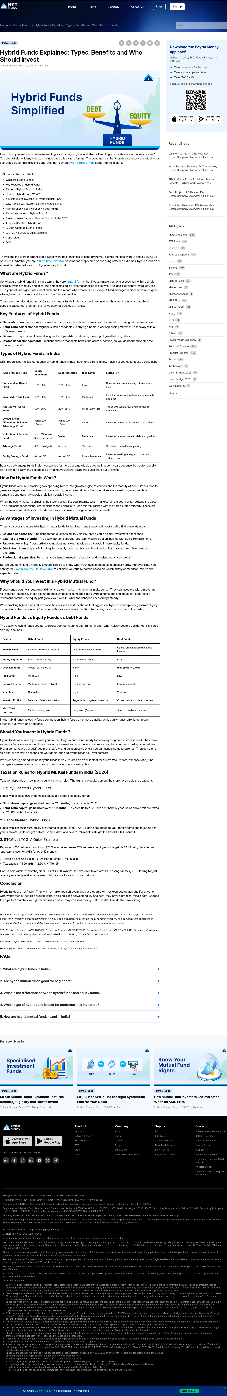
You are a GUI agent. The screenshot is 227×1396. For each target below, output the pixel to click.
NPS (77, 1154)
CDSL (38, 1233)
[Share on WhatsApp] (143, 43)
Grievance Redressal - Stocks (211, 1131)
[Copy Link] (157, 43)
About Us (120, 1131)
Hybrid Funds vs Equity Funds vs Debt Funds (32, 208)
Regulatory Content (165, 1154)
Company (113, 6)
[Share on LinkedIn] (136, 43)
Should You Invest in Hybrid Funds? (26, 213)
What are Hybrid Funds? (20, 179)
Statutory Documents (206, 1154)
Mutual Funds (21, 25)
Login (159, 6)
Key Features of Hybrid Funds (23, 184)
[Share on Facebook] (121, 43)
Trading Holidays (164, 1140)
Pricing (92, 6)
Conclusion (12, 237)
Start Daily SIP (189, 1390)
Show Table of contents (19, 174)
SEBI (31, 1233)
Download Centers (165, 1145)
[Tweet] (129, 43)
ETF (77, 1145)
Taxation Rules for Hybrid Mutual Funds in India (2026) (37, 218)
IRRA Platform (162, 1149)
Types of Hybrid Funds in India (24, 189)
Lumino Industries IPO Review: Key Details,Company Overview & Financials (192, 155)
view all (173, 393)
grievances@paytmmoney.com (47, 1229)
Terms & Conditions (205, 1140)
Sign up (177, 6)
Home (4, 25)
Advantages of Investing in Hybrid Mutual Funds (34, 198)
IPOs (77, 1149)
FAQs (9, 242)
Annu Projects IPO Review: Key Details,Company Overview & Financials (192, 194)
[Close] (224, 1388)
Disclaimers (201, 1149)
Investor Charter (203, 1166)
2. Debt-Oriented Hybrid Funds (24, 227)
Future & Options (83, 1136)
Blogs (118, 1145)
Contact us (137, 6)
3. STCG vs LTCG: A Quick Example (26, 232)
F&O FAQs (160, 1136)
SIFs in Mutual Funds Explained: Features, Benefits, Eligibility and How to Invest (193, 181)
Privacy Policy (202, 1145)
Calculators (121, 1149)
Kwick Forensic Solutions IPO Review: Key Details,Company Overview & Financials (193, 168)
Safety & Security (204, 1136)
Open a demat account (127, 1154)
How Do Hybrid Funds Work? (23, 194)
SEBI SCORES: (108, 1219)
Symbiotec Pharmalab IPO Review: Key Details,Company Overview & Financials (192, 207)
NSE (19, 1233)
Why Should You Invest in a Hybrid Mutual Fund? (34, 203)
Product (71, 6)
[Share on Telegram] (150, 43)
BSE (25, 1233)
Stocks (78, 1131)
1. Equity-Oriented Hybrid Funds (24, 222)
